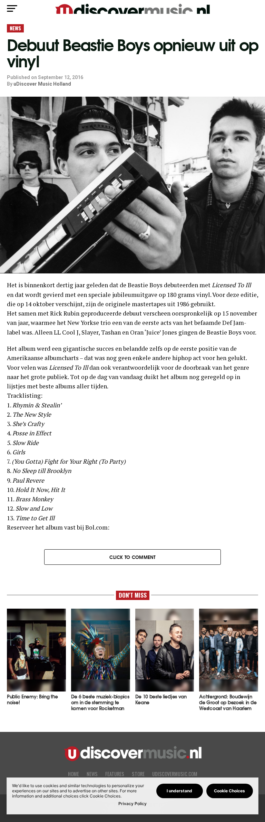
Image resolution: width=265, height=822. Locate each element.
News (92, 773)
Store (138, 773)
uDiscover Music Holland (42, 84)
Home (73, 773)
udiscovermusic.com (174, 773)
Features (114, 773)
